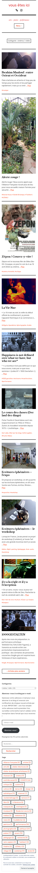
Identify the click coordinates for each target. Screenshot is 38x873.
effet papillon (27, 433)
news (6, 820)
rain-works (30, 549)
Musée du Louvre (23, 811)
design (29, 789)
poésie (7, 833)
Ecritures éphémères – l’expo (17, 474)
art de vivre (10, 600)
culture (18, 600)
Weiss (10, 436)
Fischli (5, 436)
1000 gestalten (8, 378)
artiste (27, 762)
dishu (4, 549)
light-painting (12, 549)
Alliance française (11, 762)
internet (22, 793)
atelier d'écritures (20, 767)
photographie (22, 325)
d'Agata (5, 325)
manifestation (27, 378)
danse (18, 789)
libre (6, 802)
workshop (14, 492)
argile (4, 663)
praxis (18, 833)
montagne (21, 807)
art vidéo (6, 433)
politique (25, 829)
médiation (20, 816)
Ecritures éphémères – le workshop (18, 530)
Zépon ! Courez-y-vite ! (17, 256)
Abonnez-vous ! (10, 730)
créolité (11, 271)
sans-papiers (9, 842)
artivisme (17, 378)
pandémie (12, 325)
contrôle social (10, 780)
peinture (7, 824)
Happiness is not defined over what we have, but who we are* (18, 358)
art (4, 600)
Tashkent (29, 195)
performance (7, 381)
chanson (7, 776)
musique (5, 90)
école (31, 851)
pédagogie (21, 549)
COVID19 (25, 780)
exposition (6, 492)
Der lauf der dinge (16, 433)
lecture (25, 798)
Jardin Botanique (19, 195)
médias (7, 816)
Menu (18, 26)
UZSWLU (5, 197)
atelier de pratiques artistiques (16, 771)
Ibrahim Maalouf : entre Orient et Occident (17, 74)
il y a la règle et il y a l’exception (15, 583)
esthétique (9, 793)
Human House (7, 195)
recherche (22, 838)
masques (11, 663)
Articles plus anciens (16, 671)
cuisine (19, 785)
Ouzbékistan (19, 820)
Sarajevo (6, 603)
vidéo (30, 325)
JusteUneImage (10, 798)
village (7, 851)
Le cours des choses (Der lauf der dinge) (18, 414)
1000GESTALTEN (13, 634)
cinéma (5, 271)
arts (6, 767)
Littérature (17, 802)
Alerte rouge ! (11, 177)
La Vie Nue (9, 307)
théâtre (7, 847)
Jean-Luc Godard (27, 600)
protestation (30, 663)
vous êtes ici (19, 5)
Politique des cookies (29, 864)
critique (18, 271)
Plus (29, 85)
